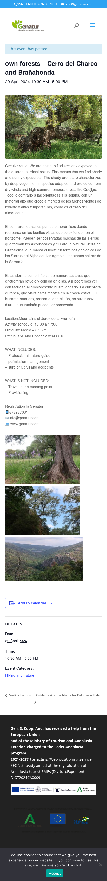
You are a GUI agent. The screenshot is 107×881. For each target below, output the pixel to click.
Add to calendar (32, 602)
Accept (55, 873)
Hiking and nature (19, 675)
